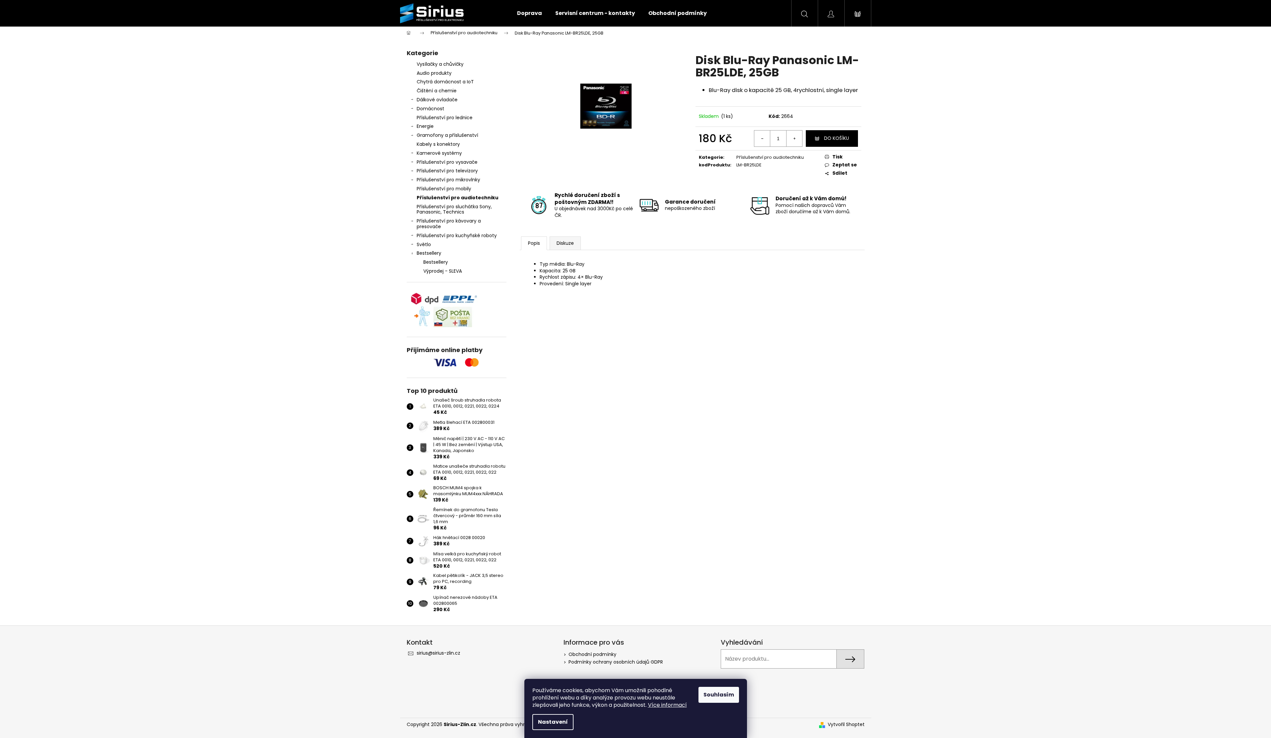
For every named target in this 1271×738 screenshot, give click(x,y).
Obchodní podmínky (592, 654)
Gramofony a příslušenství (447, 135)
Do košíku (836, 138)
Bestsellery (429, 253)
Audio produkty (434, 73)
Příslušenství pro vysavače (447, 162)
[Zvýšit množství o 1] (794, 138)
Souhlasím (718, 694)
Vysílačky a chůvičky (440, 64)
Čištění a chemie (437, 90)
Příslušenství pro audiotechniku (457, 197)
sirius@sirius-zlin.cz (438, 653)
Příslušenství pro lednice (445, 117)
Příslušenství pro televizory (447, 170)
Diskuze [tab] (565, 243)
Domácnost (430, 108)
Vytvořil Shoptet (846, 724)
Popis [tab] (534, 243)
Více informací (667, 705)
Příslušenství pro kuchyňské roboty (457, 235)
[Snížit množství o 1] (762, 138)
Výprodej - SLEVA (442, 271)
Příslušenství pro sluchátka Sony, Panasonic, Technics (454, 209)
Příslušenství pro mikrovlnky (448, 179)
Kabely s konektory (438, 144)
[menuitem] (529, 13)
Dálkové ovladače (437, 99)
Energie (425, 126)
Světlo (424, 244)
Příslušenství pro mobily (444, 188)
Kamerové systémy (439, 153)
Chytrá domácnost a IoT (445, 81)
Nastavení (553, 722)
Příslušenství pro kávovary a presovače (449, 224)
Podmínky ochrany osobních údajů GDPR (616, 662)
